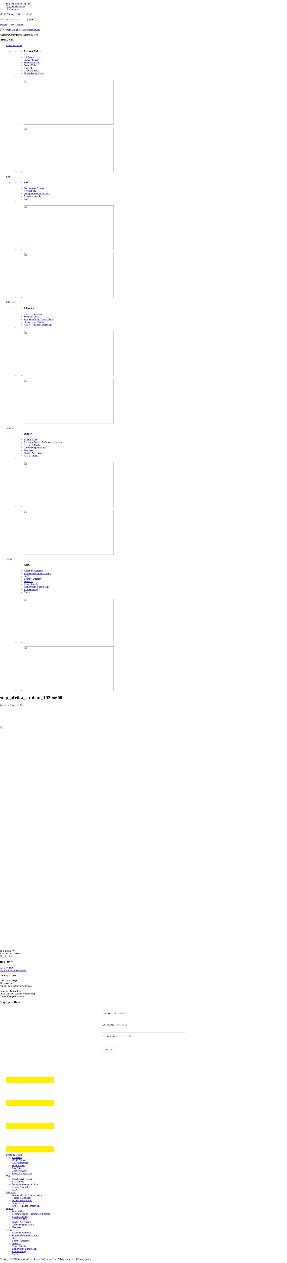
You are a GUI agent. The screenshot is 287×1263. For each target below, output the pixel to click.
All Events (29, 57)
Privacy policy (84, 1259)
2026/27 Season (31, 60)
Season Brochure (32, 62)
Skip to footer (12, 9)
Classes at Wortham (33, 314)
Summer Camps (31, 316)
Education (11, 302)
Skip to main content (15, 6)
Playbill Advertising (33, 453)
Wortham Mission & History (37, 573)
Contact (27, 592)
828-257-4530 (6, 967)
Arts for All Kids (32, 445)
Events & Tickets (14, 45)
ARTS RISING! (31, 455)
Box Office (29, 68)
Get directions (6, 956)
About (9, 559)
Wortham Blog (31, 589)
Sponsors (28, 581)
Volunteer (28, 450)
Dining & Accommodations (37, 193)
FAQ (26, 199)
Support (9, 428)
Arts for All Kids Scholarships (38, 324)
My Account (17, 24)
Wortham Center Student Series (39, 319)
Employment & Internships (36, 587)
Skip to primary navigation (18, 3)
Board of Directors (33, 578)
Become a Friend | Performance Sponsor (43, 442)
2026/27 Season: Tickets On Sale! (16, 14)
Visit (8, 176)
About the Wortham (33, 570)
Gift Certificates (31, 70)
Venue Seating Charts (34, 73)
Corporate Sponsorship (35, 447)
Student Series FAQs (34, 322)
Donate (3, 24)
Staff (26, 576)
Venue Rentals (31, 584)
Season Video (30, 65)
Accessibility (30, 191)
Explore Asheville (32, 196)
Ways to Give (30, 439)
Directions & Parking (34, 188)
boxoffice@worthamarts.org (13, 970)
